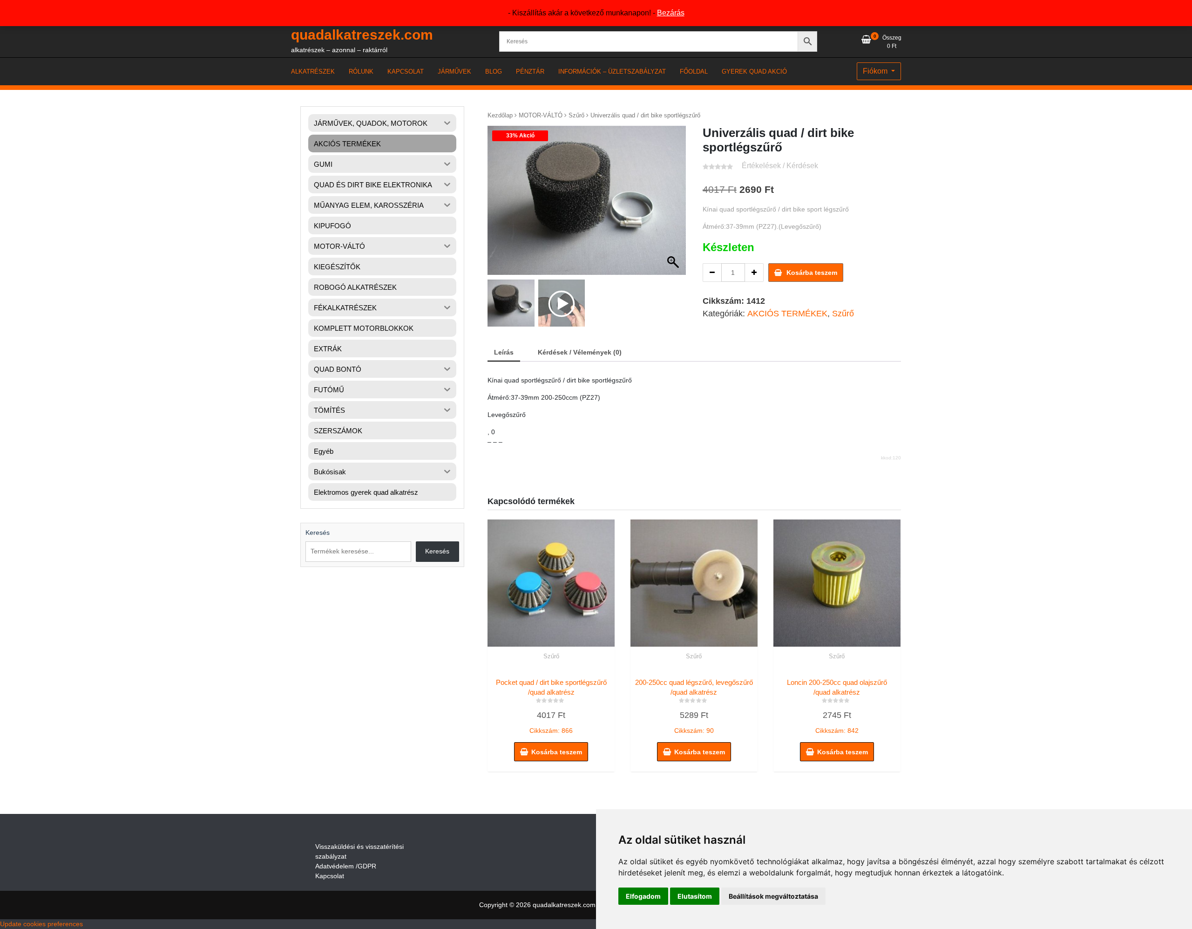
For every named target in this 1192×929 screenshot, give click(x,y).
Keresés (317, 532)
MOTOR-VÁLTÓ (540, 115)
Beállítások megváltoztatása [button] (773, 896)
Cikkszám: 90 (694, 706)
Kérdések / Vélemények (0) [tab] (580, 352)
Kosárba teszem (811, 272)
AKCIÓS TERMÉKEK (787, 313)
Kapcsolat (329, 876)
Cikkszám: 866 (551, 706)
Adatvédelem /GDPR (345, 866)
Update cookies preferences (41, 924)
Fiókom (876, 71)
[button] (674, 205)
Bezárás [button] (670, 13)
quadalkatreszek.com (362, 34)
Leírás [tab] (504, 352)
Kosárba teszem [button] (556, 752)
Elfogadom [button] (643, 896)
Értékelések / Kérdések (780, 166)
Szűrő (576, 115)
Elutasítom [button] (694, 896)
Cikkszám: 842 (837, 706)
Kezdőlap (500, 115)
